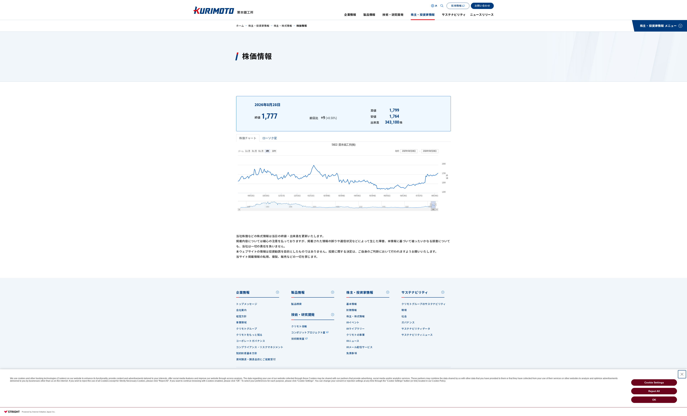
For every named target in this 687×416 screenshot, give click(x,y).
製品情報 (369, 15)
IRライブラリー (355, 328)
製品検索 (296, 304)
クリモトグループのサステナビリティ (423, 304)
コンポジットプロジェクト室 (308, 332)
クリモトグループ (246, 328)
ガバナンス (408, 322)
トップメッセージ (246, 304)
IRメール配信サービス (359, 347)
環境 (404, 310)
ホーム (240, 25)
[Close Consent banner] (682, 374)
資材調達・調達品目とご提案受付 (256, 359)
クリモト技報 (299, 326)
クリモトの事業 (355, 334)
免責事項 (351, 353)
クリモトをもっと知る (249, 334)
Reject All (654, 391)
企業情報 (350, 15)
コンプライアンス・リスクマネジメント (259, 347)
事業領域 (241, 322)
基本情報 (351, 304)
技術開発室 (297, 338)
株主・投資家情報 (423, 15)
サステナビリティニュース (417, 334)
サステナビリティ (454, 15)
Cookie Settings (654, 382)
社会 (404, 316)
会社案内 (241, 310)
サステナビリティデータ (415, 328)
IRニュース (352, 341)
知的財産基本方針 (246, 353)
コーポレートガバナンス (250, 341)
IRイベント (352, 322)
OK (654, 399)
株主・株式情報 (283, 25)
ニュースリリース (482, 15)
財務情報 (351, 310)
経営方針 (241, 316)
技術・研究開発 (393, 15)
